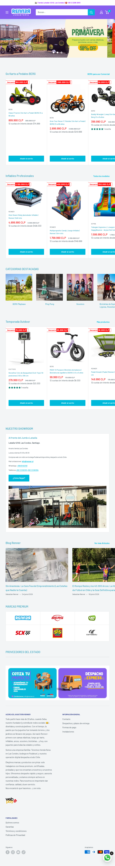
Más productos (103, 322)
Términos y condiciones (16, 831)
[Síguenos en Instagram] (13, 852)
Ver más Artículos (102, 543)
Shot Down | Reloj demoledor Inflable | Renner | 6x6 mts (23, 216)
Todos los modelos (101, 176)
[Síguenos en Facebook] (8, 852)
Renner (11, 212)
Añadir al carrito (26, 158)
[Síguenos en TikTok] (24, 852)
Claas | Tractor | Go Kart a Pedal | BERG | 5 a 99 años (26, 114)
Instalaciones (68, 731)
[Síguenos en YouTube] (18, 852)
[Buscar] (91, 12)
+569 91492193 (22, 466)
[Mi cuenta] (101, 12)
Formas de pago (69, 727)
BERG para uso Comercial (99, 74)
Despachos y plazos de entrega (75, 723)
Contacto (66, 719)
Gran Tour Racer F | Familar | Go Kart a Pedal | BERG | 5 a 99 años (67, 122)
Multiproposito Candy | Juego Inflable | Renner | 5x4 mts (65, 231)
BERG (10, 109)
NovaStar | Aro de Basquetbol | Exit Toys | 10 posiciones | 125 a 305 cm (26, 374)
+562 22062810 (21, 470)
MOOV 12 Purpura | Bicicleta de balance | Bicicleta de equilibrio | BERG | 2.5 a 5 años (66, 371)
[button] (97, 129)
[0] (107, 12)
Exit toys (12, 369)
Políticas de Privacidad (15, 835)
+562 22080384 (33, 470)
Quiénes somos (12, 822)
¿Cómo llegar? (19, 478)
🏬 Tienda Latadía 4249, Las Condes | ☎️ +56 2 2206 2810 (57, 3)
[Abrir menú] (7, 12)
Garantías (10, 827)
